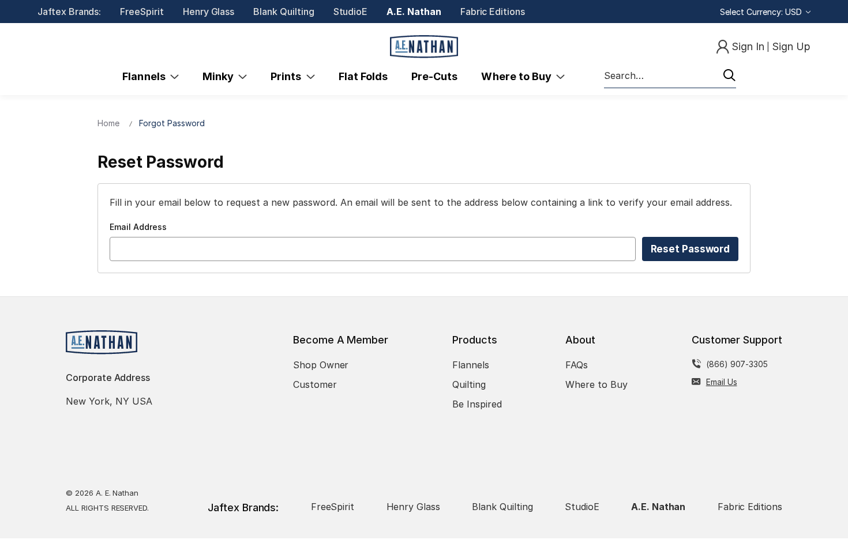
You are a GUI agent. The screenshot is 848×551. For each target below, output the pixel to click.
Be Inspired (476, 404)
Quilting (469, 384)
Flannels (146, 76)
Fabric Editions (492, 11)
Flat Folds (363, 76)
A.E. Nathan (414, 11)
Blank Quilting (283, 11)
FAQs (576, 365)
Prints (288, 76)
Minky (220, 76)
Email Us (721, 382)
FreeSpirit (142, 11)
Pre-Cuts (434, 76)
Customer (315, 384)
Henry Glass (208, 11)
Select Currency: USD (762, 12)
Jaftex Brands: (69, 11)
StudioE (350, 11)
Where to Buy (518, 76)
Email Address (138, 227)
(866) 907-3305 (737, 364)
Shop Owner (321, 365)
